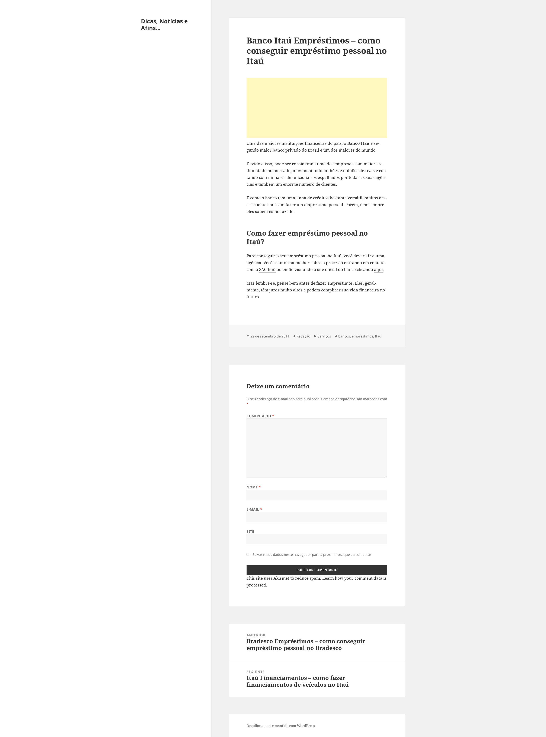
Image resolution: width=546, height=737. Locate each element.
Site (250, 531)
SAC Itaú (267, 269)
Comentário (260, 416)
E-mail (254, 509)
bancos (344, 336)
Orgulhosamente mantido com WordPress (281, 725)
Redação (303, 336)
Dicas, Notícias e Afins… (164, 24)
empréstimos (362, 336)
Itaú (378, 336)
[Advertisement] (317, 108)
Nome (254, 487)
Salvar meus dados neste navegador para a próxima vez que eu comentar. (312, 554)
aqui (378, 269)
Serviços (324, 336)
